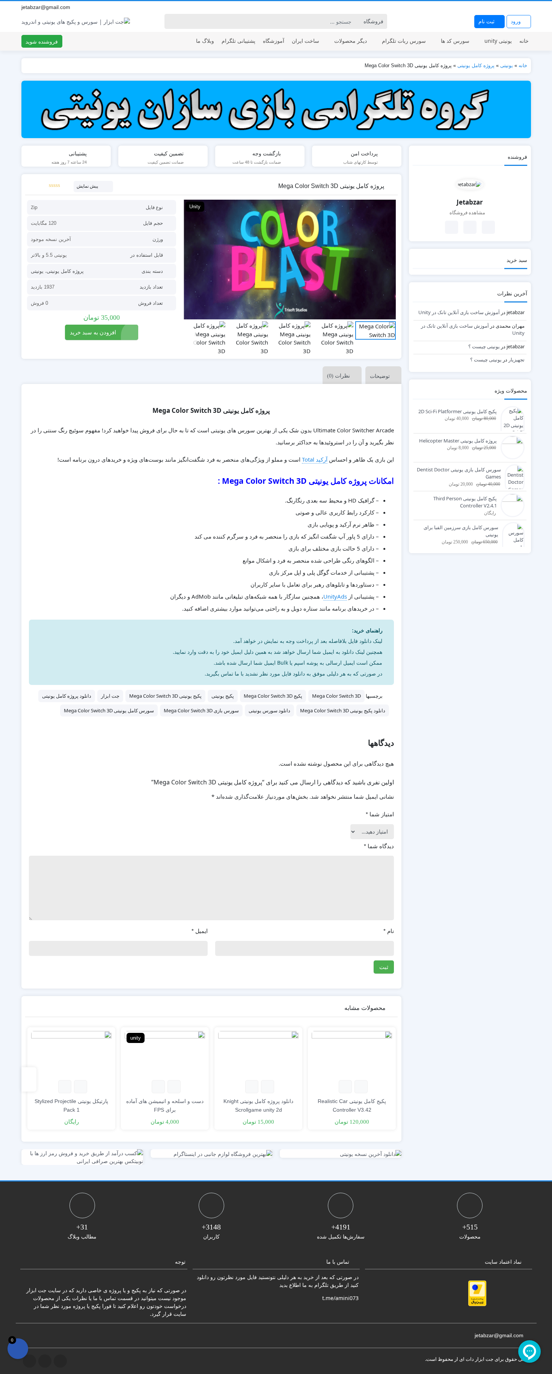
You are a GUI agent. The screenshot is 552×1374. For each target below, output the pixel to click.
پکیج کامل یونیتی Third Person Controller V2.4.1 (464, 502)
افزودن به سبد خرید (93, 332)
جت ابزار (110, 695)
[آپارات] (527, 7)
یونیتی (506, 65)
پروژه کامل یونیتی (476, 65)
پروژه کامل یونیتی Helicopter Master (458, 440)
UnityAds (335, 596)
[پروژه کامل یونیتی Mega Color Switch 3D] (290, 260)
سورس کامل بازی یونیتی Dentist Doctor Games (459, 473)
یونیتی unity (498, 40)
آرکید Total (314, 459)
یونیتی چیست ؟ (484, 346)
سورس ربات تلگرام (404, 40)
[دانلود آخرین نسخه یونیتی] (340, 1153)
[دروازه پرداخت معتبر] (477, 1293)
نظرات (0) (338, 376)
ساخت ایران (305, 40)
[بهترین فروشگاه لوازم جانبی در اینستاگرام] (211, 1153)
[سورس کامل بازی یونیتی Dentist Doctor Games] (513, 478)
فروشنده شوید (42, 41)
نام (388, 931)
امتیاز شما (380, 814)
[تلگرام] (511, 7)
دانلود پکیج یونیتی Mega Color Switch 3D (342, 710)
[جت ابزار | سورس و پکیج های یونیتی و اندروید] (75, 21)
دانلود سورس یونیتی (269, 710)
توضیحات (380, 375)
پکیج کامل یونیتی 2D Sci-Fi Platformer (457, 411)
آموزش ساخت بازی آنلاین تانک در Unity (459, 312)
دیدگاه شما (379, 846)
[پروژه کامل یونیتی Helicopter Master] (511, 446)
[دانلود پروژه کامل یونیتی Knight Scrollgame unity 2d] (258, 1053)
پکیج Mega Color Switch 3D (273, 695)
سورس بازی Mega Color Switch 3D (201, 710)
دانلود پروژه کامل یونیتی (66, 695)
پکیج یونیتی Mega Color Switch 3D (165, 695)
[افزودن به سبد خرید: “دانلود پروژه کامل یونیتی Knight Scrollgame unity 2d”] (267, 1087)
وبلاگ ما (205, 40)
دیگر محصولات (350, 40)
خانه (524, 40)
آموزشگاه (273, 40)
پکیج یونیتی (222, 695)
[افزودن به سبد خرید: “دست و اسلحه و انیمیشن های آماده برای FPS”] (174, 1087)
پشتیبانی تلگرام (238, 40)
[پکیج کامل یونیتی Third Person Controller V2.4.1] (511, 504)
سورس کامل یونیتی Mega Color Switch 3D (109, 710)
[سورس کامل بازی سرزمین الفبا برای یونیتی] (511, 540)
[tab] (381, 375)
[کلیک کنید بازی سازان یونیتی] (276, 109)
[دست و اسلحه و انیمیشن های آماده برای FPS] (165, 1053)
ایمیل (200, 931)
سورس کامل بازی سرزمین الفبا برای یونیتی (461, 531)
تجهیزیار (516, 359)
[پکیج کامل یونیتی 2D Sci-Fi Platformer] (511, 424)
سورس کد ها (455, 40)
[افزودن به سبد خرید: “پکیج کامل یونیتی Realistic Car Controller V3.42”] (361, 1087)
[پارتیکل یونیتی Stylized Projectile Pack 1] (71, 1053)
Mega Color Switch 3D (336, 695)
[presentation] (190, 338)
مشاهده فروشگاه (467, 212)
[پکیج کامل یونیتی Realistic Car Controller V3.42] (352, 1053)
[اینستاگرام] (519, 7)
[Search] (171, 21)
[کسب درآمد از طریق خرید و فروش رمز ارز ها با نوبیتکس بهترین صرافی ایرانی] (82, 1157)
